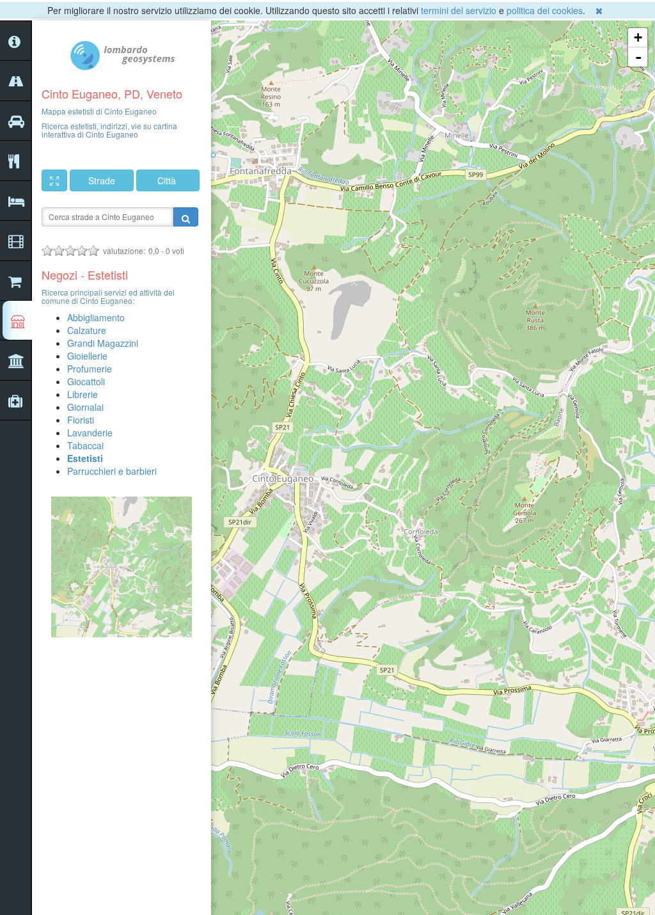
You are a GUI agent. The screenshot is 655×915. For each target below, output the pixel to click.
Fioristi (80, 419)
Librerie (82, 394)
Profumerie (89, 368)
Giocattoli (86, 381)
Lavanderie (90, 432)
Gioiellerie (87, 355)
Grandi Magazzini (102, 343)
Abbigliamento (96, 317)
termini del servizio (458, 10)
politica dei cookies (545, 10)
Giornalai (85, 407)
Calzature (86, 330)
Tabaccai (85, 445)
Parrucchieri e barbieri (112, 471)
